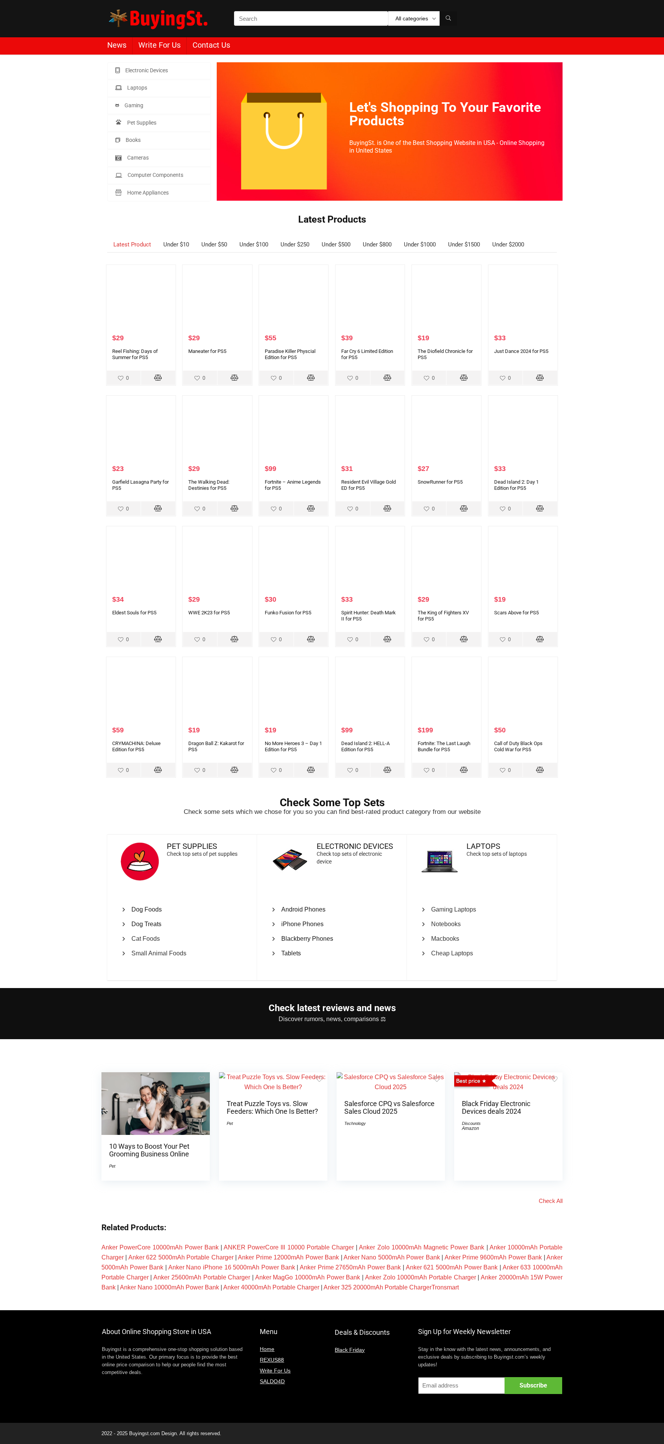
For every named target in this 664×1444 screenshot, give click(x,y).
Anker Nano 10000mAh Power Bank (169, 1287)
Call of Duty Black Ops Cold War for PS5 (518, 746)
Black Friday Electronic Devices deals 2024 (496, 1107)
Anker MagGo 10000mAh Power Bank (307, 1277)
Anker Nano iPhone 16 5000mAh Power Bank (231, 1267)
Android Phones (303, 909)
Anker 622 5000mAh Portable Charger (181, 1257)
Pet (112, 1166)
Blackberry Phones (307, 938)
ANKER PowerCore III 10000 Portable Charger (289, 1247)
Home (267, 1349)
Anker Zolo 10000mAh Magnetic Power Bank (421, 1247)
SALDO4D (272, 1381)
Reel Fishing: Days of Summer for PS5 (135, 354)
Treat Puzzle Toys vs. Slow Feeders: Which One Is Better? (272, 1107)
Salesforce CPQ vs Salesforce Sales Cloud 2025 (389, 1107)
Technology (355, 1123)
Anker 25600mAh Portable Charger (201, 1277)
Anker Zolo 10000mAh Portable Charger (420, 1277)
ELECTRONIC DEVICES (355, 846)
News (116, 45)
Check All (551, 1201)
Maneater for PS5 (207, 351)
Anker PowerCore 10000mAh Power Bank (160, 1247)
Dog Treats (146, 924)
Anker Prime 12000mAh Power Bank (288, 1257)
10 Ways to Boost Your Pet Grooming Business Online (149, 1150)
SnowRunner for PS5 (440, 482)
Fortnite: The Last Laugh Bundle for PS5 (444, 746)
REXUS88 (272, 1360)
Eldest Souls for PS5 (134, 613)
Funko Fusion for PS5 (288, 613)
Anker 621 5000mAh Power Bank (452, 1267)
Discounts (471, 1123)
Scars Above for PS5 (516, 613)
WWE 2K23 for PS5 (209, 613)
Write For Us (159, 45)
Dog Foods (146, 909)
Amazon (470, 1128)
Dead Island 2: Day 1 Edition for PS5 (516, 485)
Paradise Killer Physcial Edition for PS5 (290, 354)
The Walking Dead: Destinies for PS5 (208, 485)
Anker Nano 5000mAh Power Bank (392, 1257)
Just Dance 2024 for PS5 (521, 351)
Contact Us (211, 45)
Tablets (291, 953)
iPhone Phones (302, 924)
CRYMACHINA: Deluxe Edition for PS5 (136, 746)
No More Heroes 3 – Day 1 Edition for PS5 (293, 746)
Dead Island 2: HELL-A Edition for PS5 (365, 746)
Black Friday (350, 1350)
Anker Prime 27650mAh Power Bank (350, 1267)
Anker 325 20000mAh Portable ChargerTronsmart (391, 1287)
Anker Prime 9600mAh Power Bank (493, 1257)
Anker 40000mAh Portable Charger (271, 1287)
